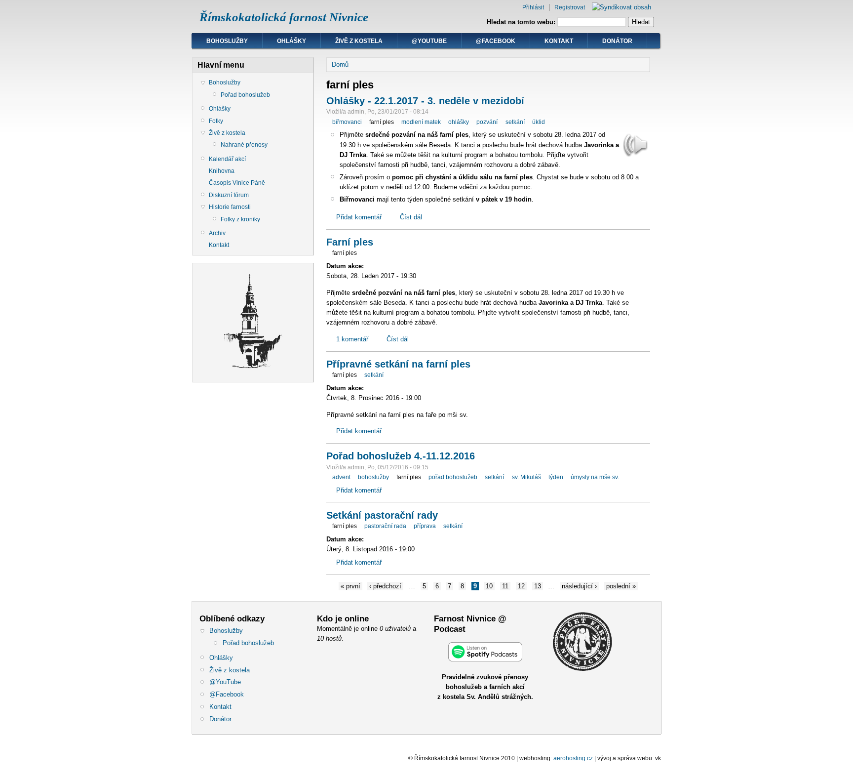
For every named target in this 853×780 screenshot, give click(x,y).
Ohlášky (291, 41)
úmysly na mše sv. (595, 477)
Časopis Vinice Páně (237, 182)
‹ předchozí (385, 586)
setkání (515, 122)
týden (555, 477)
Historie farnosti (230, 207)
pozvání (487, 122)
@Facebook (495, 41)
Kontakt (558, 41)
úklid (538, 122)
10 (489, 586)
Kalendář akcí (227, 159)
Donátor (617, 41)
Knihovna (221, 170)
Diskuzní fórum (229, 195)
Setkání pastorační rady (382, 515)
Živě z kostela (359, 41)
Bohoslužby (227, 41)
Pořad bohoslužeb (245, 94)
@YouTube (429, 41)
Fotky (216, 121)
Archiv (217, 233)
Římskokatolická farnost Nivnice (283, 17)
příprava (425, 526)
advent (341, 477)
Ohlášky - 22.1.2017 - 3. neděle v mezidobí (425, 100)
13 (537, 586)
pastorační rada (385, 526)
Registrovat (569, 7)
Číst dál (411, 217)
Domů (340, 64)
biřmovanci (347, 122)
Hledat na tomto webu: (522, 22)
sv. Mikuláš (526, 477)
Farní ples (349, 242)
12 (521, 586)
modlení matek (421, 122)
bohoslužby (373, 477)
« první (350, 586)
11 (505, 586)
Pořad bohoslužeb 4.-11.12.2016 (400, 456)
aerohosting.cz (573, 758)
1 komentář (352, 339)
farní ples (381, 122)
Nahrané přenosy (244, 144)
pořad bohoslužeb (452, 477)
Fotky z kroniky (240, 219)
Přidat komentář (359, 217)
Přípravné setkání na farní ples (398, 364)
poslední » (621, 586)
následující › (579, 586)
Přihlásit (533, 7)
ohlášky (458, 122)
